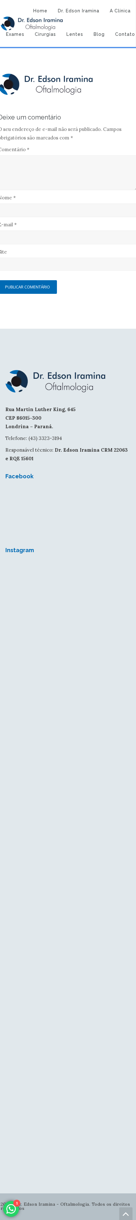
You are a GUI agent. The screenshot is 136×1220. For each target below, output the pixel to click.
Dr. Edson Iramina (78, 11)
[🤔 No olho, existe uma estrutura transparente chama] (68, 819)
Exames (15, 34)
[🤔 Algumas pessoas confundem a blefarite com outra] (68, 893)
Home (40, 11)
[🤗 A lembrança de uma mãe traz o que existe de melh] (68, 1113)
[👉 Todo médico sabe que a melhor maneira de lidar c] (68, 1039)
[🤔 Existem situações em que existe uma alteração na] (68, 966)
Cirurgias (45, 34)
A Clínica (120, 11)
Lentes (74, 34)
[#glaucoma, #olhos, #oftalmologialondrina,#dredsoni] (68, 673)
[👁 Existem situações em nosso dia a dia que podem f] (68, 746)
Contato (125, 34)
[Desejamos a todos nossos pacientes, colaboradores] (68, 599)
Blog (99, 34)
